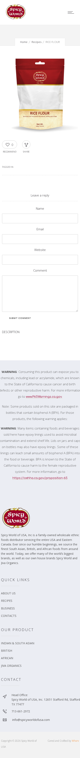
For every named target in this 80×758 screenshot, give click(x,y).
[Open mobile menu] (72, 12)
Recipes (36, 42)
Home (23, 42)
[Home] (16, 18)
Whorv (75, 741)
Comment (40, 270)
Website (40, 250)
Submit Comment (20, 318)
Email (40, 229)
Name (40, 208)
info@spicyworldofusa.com (31, 720)
